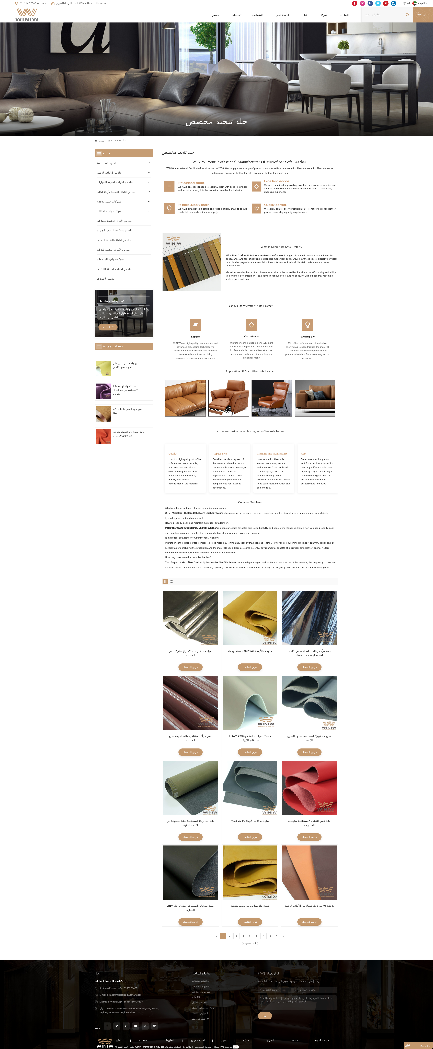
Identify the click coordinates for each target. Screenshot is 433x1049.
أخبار (305, 15)
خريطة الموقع (322, 1040)
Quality (172, 453)
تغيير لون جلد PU (200, 1018)
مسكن (215, 15)
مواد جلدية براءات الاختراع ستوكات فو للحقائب (190, 653)
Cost (303, 453)
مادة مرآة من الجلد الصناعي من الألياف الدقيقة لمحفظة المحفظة (309, 653)
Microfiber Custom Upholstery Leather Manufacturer (254, 255)
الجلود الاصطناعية (106, 163)
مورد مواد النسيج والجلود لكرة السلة (127, 411)
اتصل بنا (344, 15)
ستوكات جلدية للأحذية (109, 201)
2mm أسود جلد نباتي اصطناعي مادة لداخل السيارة (190, 908)
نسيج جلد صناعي (200, 986)
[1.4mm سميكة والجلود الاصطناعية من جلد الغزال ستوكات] (103, 391)
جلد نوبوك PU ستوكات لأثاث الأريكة (250, 820)
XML (188, 1046)
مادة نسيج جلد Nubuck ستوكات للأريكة (249, 651)
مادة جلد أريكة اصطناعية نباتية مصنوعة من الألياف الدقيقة (190, 823)
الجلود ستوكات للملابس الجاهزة (114, 230)
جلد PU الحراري (200, 1013)
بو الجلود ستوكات (200, 980)
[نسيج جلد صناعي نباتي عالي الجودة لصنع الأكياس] (103, 368)
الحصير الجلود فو (106, 278)
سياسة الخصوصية (203, 1046)
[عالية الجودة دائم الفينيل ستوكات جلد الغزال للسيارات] (103, 436)
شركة (324, 15)
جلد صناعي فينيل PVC (203, 1007)
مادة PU (196, 997)
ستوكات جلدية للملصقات (110, 259)
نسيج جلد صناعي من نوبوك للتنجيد (250, 905)
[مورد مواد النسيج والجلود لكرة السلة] (103, 414)
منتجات (236, 15)
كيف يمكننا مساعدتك (111, 301)
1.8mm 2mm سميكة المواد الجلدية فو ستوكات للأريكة (250, 738)
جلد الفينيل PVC (200, 1002)
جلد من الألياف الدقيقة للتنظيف (114, 269)
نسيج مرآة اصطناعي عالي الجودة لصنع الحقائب (190, 738)
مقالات (294, 1040)
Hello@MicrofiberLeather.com (90, 3)
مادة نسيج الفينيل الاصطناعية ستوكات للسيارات (309, 823)
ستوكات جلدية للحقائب (109, 211)
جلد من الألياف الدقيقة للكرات (113, 249)
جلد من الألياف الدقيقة (109, 172)
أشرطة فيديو (283, 15)
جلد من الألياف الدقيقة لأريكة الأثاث (116, 192)
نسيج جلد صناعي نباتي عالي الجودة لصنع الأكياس (126, 365)
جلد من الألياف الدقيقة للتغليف (114, 240)
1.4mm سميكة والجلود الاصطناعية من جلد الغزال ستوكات (125, 390)
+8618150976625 (29, 3)
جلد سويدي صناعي (201, 991)
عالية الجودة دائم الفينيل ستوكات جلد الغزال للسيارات (129, 433)
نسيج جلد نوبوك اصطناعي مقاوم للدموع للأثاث (309, 738)
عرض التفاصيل (190, 667)
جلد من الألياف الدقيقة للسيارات (115, 182)
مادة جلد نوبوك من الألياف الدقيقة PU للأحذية (309, 905)
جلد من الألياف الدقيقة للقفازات (114, 220)
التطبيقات (257, 15)
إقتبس (426, 15)
